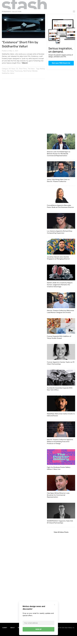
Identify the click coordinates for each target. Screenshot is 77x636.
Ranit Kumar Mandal (30, 71)
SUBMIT (4, 627)
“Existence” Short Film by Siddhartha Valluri (20, 44)
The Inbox (31, 69)
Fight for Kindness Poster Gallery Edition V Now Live (58, 468)
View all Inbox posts (61, 532)
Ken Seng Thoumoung (14, 71)
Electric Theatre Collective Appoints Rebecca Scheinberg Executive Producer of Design (60, 441)
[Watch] (25, 63)
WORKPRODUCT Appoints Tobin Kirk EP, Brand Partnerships (60, 522)
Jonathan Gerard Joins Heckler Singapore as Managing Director (58, 258)
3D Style (12, 69)
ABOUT (12, 627)
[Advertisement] (23, 94)
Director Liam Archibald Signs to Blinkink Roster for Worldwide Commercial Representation (58, 154)
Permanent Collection (11, 11)
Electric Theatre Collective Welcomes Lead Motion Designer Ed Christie (60, 311)
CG (17, 69)
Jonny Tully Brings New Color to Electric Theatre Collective (58, 180)
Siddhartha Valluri (8, 73)
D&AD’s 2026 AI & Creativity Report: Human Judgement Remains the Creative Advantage (60, 285)
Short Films (23, 69)
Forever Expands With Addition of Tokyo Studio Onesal (59, 337)
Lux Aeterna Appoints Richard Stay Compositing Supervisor (59, 232)
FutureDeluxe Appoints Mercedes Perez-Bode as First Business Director (60, 206)
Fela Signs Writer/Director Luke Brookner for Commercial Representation (58, 495)
